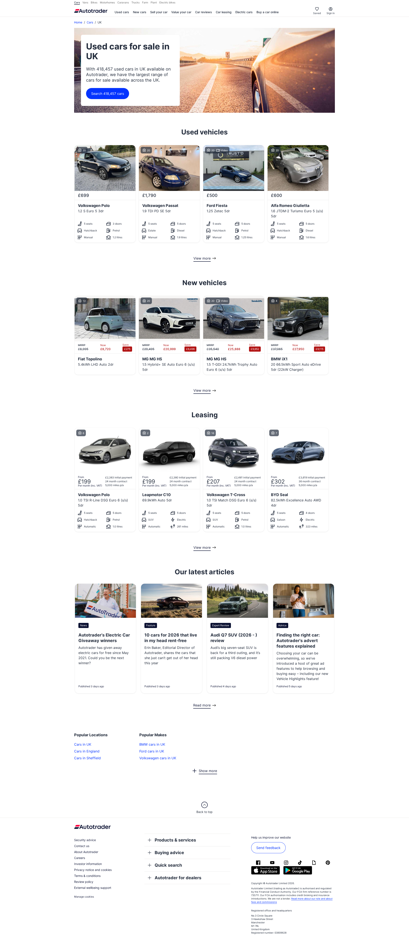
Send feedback (268, 848)
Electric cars (244, 12)
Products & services (175, 840)
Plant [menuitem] (154, 2)
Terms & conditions (87, 876)
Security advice (85, 840)
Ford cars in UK (151, 751)
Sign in (331, 13)
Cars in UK (82, 744)
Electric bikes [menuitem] (167, 2)
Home (78, 22)
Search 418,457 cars (107, 93)
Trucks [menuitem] (135, 2)
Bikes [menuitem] (94, 2)
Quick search (168, 865)
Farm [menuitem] (145, 2)
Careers (79, 858)
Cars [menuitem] (77, 2)
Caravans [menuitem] (123, 2)
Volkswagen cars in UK (157, 758)
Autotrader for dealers (178, 877)
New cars (139, 12)
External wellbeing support (92, 887)
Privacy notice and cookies (93, 870)
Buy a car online (267, 12)
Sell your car (158, 12)
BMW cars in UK (152, 744)
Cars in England (86, 751)
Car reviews (203, 12)
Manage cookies (84, 896)
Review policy (83, 882)
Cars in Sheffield (87, 758)
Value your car (181, 12)
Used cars (122, 12)
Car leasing (224, 12)
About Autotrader (86, 852)
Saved (317, 13)
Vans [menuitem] (85, 2)
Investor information (88, 864)
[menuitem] (122, 12)
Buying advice (169, 852)
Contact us (81, 846)
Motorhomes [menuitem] (107, 2)
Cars (90, 22)
